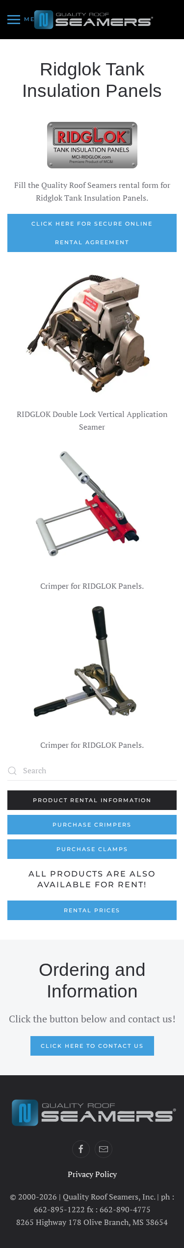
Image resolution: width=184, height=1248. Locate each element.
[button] (26, 19)
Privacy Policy (92, 1174)
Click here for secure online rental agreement (92, 233)
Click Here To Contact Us (92, 1045)
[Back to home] (92, 19)
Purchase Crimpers (92, 824)
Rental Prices (92, 910)
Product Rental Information (92, 800)
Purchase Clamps (92, 849)
